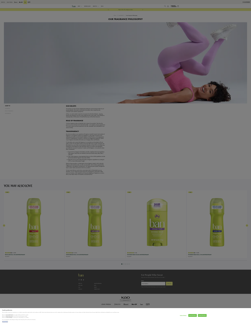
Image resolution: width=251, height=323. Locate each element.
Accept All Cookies (202, 315)
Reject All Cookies (192, 315)
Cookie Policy (5, 321)
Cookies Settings (183, 315)
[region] (125, 315)
